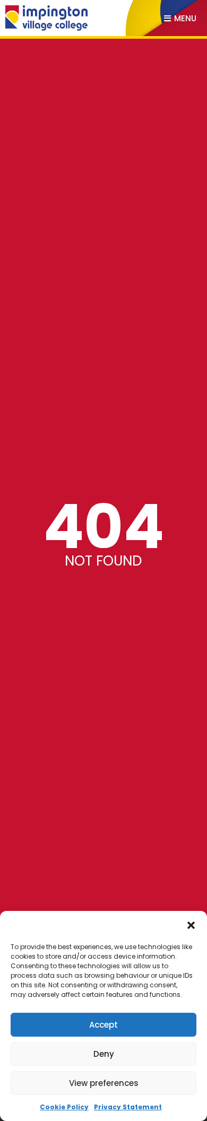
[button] (191, 925)
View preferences (104, 1083)
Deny (103, 1053)
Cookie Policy (64, 1106)
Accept (103, 1024)
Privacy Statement (128, 1106)
